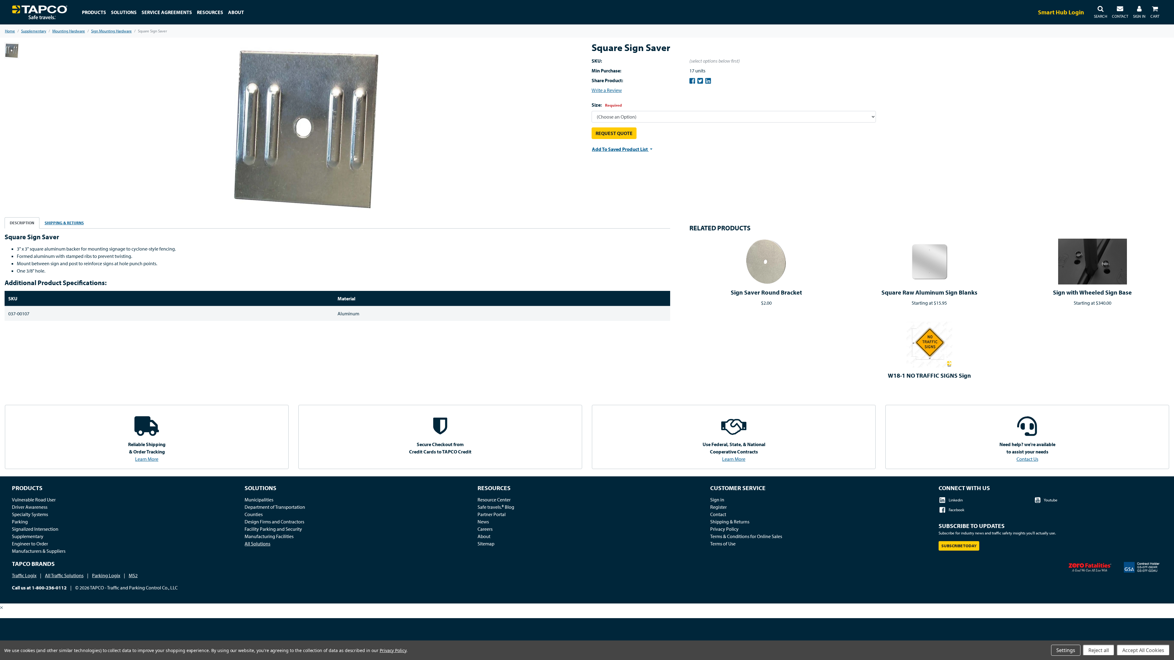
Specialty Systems (30, 514)
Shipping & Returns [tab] (64, 222)
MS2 (133, 575)
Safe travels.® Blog (496, 507)
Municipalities (259, 500)
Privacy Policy (724, 529)
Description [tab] (22, 222)
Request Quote (614, 133)
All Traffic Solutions (64, 575)
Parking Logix (106, 575)
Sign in (717, 500)
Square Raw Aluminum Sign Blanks (929, 292)
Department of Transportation (275, 507)
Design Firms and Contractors (274, 522)
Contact (718, 514)
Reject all (1098, 650)
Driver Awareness (29, 507)
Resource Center (494, 500)
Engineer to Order (30, 544)
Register (718, 507)
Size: (607, 105)
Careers (485, 529)
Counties (254, 514)
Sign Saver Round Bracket (766, 292)
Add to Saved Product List (620, 149)
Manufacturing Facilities (269, 536)
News (483, 522)
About (484, 536)
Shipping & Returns (729, 522)
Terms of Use (723, 544)
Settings (1065, 650)
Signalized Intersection (35, 529)
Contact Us (1027, 459)
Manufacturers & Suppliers (38, 551)
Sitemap (486, 544)
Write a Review (607, 90)
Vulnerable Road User (34, 500)
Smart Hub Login (1061, 12)
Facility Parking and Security (273, 529)
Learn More (146, 459)
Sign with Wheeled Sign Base (1092, 292)
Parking (20, 522)
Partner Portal (492, 514)
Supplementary (27, 536)
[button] (1100, 12)
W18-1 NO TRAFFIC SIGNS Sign (929, 375)
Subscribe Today (958, 545)
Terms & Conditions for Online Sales (746, 536)
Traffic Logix (24, 575)
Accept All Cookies (1143, 650)
